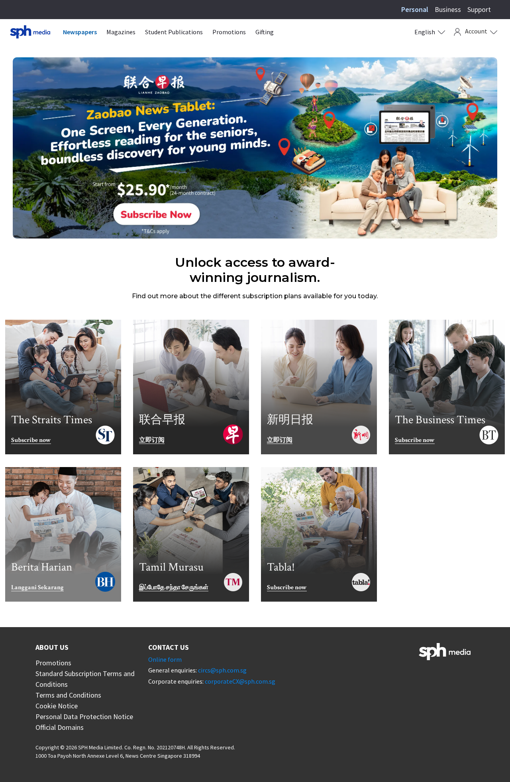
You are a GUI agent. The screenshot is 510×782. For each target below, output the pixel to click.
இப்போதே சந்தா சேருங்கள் (173, 588)
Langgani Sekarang (37, 588)
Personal (414, 9)
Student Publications (174, 32)
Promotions (229, 32)
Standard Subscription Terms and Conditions (85, 679)
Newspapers (80, 32)
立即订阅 (152, 440)
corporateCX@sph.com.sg (240, 681)
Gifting (264, 32)
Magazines (120, 32)
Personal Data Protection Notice (84, 716)
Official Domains (59, 727)
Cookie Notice (56, 705)
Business (448, 9)
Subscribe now (31, 440)
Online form (165, 659)
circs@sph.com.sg (222, 670)
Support (479, 9)
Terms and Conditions (68, 695)
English (424, 32)
